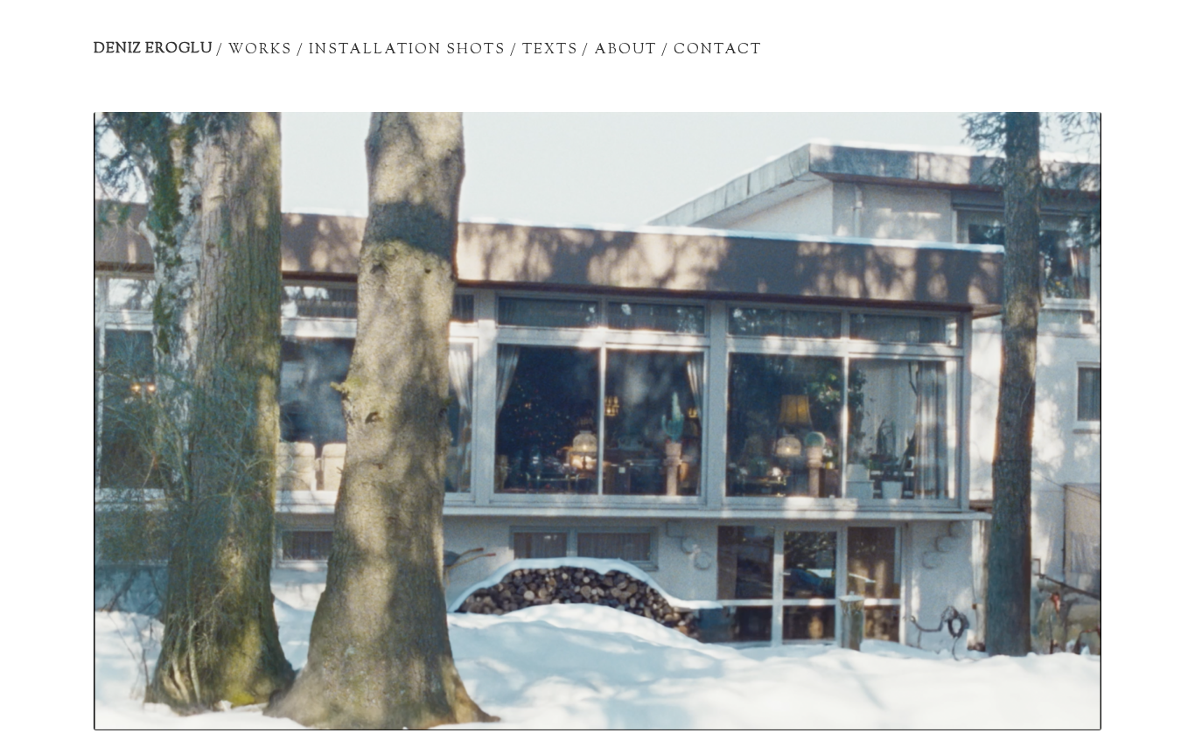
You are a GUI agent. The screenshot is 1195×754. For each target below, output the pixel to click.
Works (260, 51)
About (625, 51)
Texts (550, 51)
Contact (718, 51)
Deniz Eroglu (153, 49)
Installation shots (407, 51)
